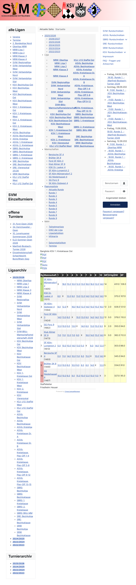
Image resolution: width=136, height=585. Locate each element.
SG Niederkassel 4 (58, 176)
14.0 (88, 296)
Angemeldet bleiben (116, 198)
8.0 (59, 306)
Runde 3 (53, 199)
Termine (53, 246)
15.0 (69, 284)
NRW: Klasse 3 (60, 69)
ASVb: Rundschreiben (113, 35)
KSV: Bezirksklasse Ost (60, 120)
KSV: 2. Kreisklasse (60, 139)
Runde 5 (53, 205)
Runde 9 (53, 218)
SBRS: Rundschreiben (113, 39)
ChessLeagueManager (72, 391)
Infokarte (53, 236)
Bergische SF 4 (56, 154)
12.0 (78, 284)
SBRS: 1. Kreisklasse (84, 120)
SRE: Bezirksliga (84, 136)
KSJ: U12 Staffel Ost (84, 60)
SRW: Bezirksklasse (84, 146)
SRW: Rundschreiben (113, 48)
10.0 (74, 284)
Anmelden (115, 204)
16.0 (64, 284)
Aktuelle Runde (56, 189)
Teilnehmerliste (56, 226)
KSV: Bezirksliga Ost (60, 114)
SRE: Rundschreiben (113, 43)
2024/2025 (54, 45)
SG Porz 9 (54, 180)
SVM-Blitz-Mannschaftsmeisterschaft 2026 (62, 107)
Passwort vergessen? (113, 211)
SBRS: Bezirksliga (84, 114)
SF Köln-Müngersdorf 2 (60, 173)
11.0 (59, 335)
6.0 (59, 296)
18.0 (88, 284)
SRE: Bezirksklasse (84, 139)
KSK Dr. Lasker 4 (57, 167)
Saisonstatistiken (57, 242)
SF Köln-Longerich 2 (59, 170)
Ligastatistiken (56, 233)
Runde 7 (53, 212)
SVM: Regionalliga (60, 82)
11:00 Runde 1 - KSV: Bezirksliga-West (116, 102)
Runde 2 (53, 196)
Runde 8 (53, 215)
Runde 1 (53, 192)
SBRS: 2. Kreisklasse (84, 127)
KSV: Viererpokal (60, 143)
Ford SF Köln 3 (56, 161)
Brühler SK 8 (55, 157)
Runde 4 (53, 202)
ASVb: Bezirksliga (84, 63)
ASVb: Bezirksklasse (84, 66)
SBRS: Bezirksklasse (84, 117)
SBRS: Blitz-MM (84, 130)
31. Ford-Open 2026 (23, 223)
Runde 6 (53, 208)
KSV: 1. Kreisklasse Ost (60, 130)
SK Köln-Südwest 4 (58, 183)
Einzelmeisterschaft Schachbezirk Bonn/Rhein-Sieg (22, 255)
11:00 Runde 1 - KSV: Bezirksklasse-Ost (117, 112)
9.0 (73, 296)
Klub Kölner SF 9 (57, 164)
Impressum (108, 56)
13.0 (83, 284)
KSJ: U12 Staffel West (61, 146)
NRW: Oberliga (60, 60)
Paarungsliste (51, 186)
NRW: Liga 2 (60, 66)
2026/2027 (54, 38)
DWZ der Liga (56, 230)
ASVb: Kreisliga (84, 69)
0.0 (68, 326)
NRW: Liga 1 (61, 63)
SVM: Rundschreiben (113, 31)
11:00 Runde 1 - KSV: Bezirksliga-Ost (116, 93)
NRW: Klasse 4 (60, 76)
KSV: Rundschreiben (113, 52)
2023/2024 (54, 48)
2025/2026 (50, 35)
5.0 (82, 345)
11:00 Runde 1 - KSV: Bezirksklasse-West (117, 122)
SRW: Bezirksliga (84, 143)
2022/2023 (54, 51)
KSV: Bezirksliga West (61, 117)
